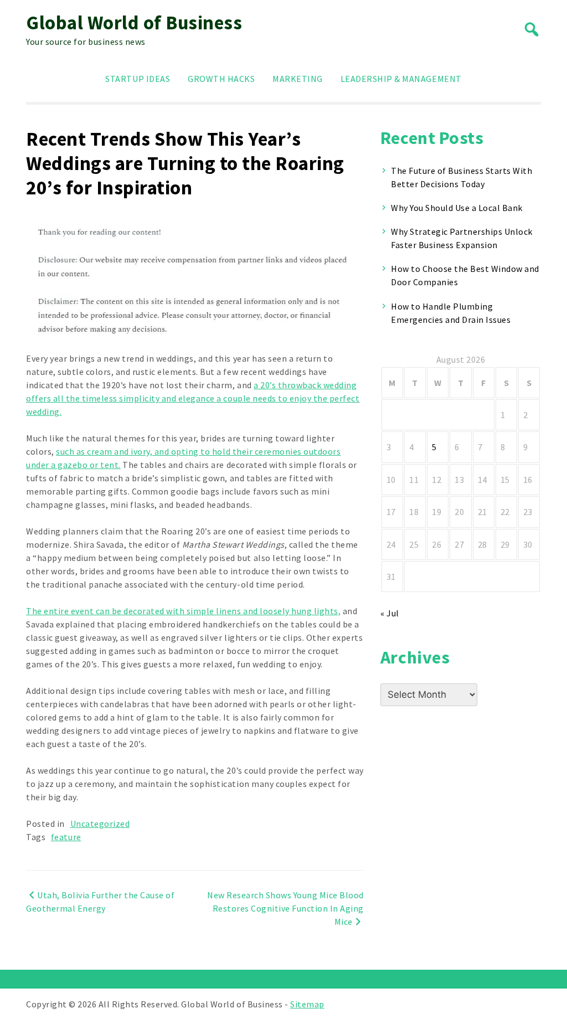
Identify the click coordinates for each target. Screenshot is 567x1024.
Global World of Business (134, 23)
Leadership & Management (401, 78)
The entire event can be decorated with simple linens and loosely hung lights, (183, 610)
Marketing (297, 78)
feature (66, 836)
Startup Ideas (137, 78)
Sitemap (307, 1004)
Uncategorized (100, 823)
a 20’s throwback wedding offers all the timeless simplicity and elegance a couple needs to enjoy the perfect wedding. (192, 398)
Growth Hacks (221, 78)
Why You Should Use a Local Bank (457, 207)
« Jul (389, 613)
